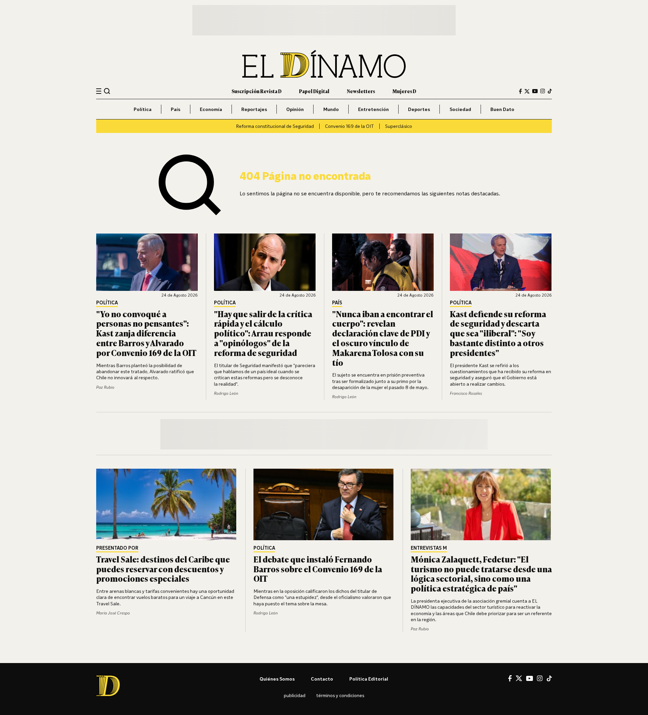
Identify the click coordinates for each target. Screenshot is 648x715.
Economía (211, 109)
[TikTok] (550, 91)
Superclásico (398, 126)
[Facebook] (520, 91)
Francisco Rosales (466, 393)
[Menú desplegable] (98, 91)
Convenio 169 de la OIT (349, 126)
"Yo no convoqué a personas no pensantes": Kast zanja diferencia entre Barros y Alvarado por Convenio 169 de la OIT (146, 333)
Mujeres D (404, 90)
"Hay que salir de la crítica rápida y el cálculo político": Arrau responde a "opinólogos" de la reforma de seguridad (263, 333)
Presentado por (117, 548)
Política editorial (368, 679)
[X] (519, 678)
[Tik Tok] (549, 679)
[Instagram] (542, 91)
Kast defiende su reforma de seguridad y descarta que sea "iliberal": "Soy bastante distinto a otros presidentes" (498, 333)
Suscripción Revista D (256, 90)
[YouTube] (535, 91)
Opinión (295, 109)
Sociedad (460, 109)
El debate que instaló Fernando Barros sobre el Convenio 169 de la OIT (317, 568)
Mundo (331, 109)
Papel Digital (314, 90)
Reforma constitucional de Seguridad (275, 126)
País (175, 109)
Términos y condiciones (340, 695)
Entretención (373, 109)
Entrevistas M (429, 548)
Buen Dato (502, 109)
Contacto (322, 679)
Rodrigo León (226, 393)
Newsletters (361, 90)
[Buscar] (107, 90)
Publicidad (294, 695)
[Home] (324, 64)
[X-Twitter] (527, 91)
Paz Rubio (105, 387)
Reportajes (254, 109)
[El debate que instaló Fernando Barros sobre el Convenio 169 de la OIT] (324, 504)
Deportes (419, 109)
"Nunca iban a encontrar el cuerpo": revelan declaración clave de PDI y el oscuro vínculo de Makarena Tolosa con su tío (382, 338)
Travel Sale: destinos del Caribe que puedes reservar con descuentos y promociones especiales (163, 568)
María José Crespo (113, 612)
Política (143, 109)
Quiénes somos (277, 679)
